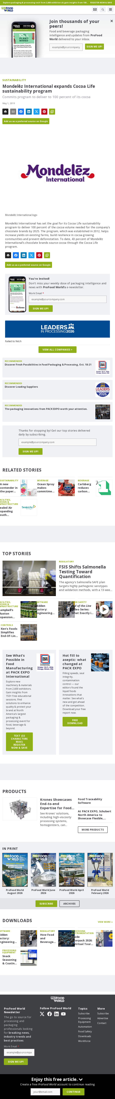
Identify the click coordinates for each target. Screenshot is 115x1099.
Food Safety (79, 602)
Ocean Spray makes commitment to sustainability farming (46, 487)
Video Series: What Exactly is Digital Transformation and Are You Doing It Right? (83, 609)
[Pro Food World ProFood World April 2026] (71, 870)
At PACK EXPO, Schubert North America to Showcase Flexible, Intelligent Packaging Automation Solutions (94, 815)
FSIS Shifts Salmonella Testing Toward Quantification (82, 571)
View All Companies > (57, 349)
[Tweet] (37, 112)
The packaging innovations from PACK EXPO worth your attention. (46, 408)
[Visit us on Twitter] (42, 1013)
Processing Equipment (9, 951)
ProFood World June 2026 (43, 892)
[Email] (13, 112)
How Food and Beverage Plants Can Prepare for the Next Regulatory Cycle (48, 938)
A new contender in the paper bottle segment (9, 487)
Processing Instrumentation (83, 932)
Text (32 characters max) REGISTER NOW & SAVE (19, 741)
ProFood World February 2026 (100, 892)
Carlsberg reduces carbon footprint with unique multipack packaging (85, 487)
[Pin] (44, 112)
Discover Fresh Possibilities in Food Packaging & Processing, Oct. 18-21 (48, 364)
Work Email (36, 293)
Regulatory (66, 561)
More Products (93, 829)
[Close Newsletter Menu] (112, 21)
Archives (69, 903)
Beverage (43, 480)
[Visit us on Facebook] (49, 1013)
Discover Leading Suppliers (21, 386)
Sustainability (14, 80)
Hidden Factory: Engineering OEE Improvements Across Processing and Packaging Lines (46, 609)
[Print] (5, 112)
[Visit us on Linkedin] (56, 1013)
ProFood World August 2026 (15, 892)
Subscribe (46, 903)
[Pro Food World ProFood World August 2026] (15, 870)
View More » (105, 921)
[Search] (103, 9)
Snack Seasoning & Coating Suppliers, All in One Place (9, 959)
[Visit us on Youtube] (63, 1013)
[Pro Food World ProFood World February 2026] (100, 870)
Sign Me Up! (94, 46)
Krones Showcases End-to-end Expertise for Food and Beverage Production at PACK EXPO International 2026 (57, 803)
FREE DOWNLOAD (75, 722)
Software (42, 602)
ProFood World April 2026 (71, 892)
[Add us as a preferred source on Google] (52, 112)
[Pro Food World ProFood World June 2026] (43, 870)
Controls (7, 625)
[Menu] (111, 9)
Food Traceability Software (90, 801)
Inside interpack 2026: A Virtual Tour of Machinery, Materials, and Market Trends (82, 940)
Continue (73, 1091)
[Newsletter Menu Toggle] (95, 9)
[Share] (21, 112)
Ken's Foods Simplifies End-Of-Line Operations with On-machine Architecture (9, 632)
